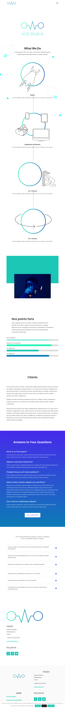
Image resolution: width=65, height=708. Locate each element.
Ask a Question (32, 515)
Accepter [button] (38, 705)
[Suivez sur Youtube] (16, 653)
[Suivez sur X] (8, 653)
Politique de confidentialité (14, 700)
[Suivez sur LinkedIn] (12, 653)
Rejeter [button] (44, 705)
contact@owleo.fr (12, 641)
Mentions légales (11, 696)
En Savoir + (51, 705)
